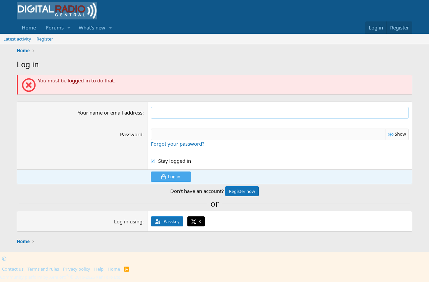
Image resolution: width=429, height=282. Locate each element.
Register (45, 39)
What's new (92, 27)
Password (131, 134)
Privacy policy (76, 269)
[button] (69, 27)
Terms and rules (43, 269)
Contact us (12, 269)
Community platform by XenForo (61, 277)
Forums (55, 27)
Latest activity (17, 39)
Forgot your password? (177, 143)
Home (29, 27)
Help (99, 269)
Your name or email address (110, 112)
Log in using (128, 221)
